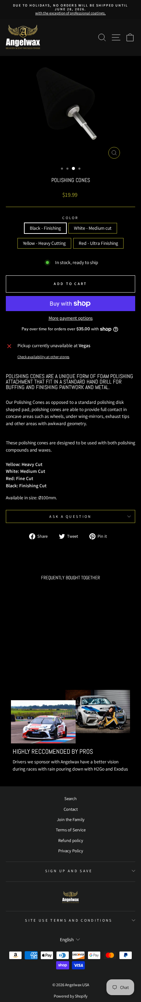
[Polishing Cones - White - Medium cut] (26, 659)
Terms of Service (71, 830)
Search (70, 798)
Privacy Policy (70, 851)
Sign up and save (69, 870)
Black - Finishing (45, 228)
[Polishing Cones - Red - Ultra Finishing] (42, 659)
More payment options (71, 318)
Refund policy (70, 840)
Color (70, 218)
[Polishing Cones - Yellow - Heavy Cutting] (34, 659)
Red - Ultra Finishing (98, 243)
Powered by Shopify (71, 996)
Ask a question (70, 516)
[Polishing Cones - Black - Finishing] (18, 659)
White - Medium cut (93, 228)
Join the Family (71, 819)
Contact (71, 809)
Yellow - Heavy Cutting (44, 243)
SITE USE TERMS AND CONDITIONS (68, 920)
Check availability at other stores (43, 356)
